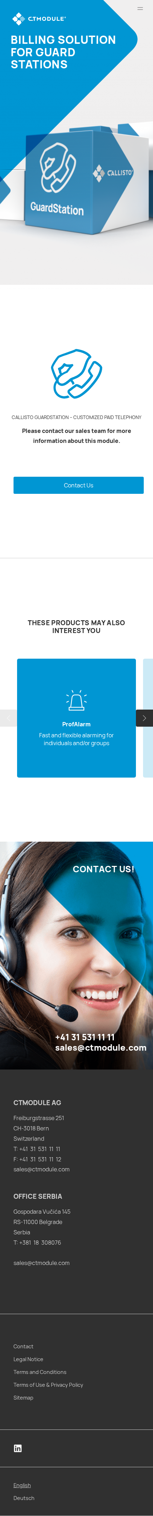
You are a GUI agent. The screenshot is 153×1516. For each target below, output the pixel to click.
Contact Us (78, 485)
